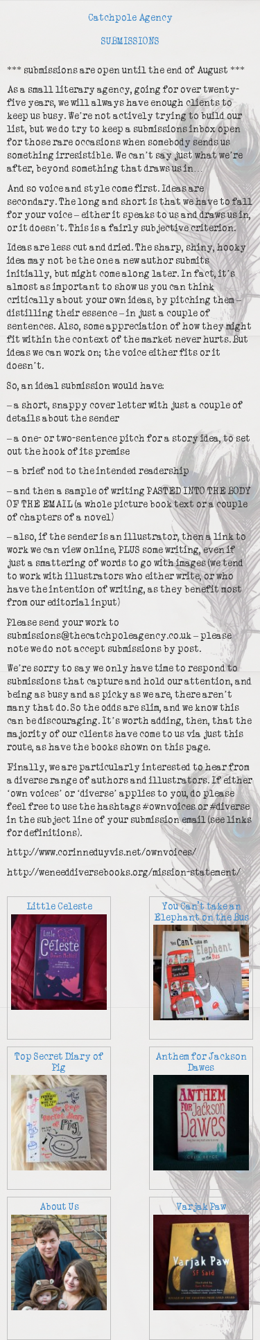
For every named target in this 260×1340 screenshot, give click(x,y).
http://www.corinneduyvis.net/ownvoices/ (101, 853)
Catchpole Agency (130, 18)
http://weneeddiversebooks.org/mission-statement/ (124, 873)
